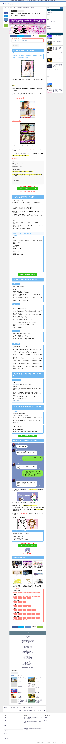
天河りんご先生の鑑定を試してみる (27, 188)
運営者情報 (45, 720)
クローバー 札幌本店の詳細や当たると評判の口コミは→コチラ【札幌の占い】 (29, 710)
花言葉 (48, 26)
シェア (6, 13)
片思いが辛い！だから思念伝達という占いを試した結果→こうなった (33, 729)
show (17, 45)
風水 (26, 384)
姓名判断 (17, 384)
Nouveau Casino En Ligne (27, 651)
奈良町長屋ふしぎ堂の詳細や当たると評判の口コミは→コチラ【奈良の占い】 (57, 48)
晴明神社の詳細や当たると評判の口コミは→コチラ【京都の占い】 (57, 53)
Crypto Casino (27, 636)
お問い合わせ (46, 717)
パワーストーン (6, 730)
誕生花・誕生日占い (50, 28)
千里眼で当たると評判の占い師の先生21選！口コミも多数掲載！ (32, 722)
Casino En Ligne (28, 637)
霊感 (14, 384)
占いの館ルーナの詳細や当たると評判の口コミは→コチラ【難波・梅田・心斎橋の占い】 (57, 59)
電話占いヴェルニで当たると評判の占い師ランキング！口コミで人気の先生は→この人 (33, 718)
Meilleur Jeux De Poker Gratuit (27, 664)
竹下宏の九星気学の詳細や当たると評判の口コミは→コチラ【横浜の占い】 (57, 71)
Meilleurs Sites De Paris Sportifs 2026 (28, 648)
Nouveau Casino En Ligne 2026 (27, 652)
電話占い (48, 14)
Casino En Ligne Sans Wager (27, 645)
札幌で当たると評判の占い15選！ (21, 40)
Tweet (6, 16)
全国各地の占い (13, 10)
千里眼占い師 (49, 12)
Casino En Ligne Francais (27, 657)
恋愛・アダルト (6, 738)
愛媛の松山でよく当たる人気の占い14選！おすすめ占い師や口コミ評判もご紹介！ (57, 85)
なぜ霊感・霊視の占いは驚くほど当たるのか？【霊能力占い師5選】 (33, 725)
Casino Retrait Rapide (28, 646)
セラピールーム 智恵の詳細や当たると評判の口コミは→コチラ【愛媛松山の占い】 (57, 42)
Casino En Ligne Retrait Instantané (27, 641)
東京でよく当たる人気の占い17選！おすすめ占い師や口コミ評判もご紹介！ (19, 707)
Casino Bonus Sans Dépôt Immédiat (27, 640)
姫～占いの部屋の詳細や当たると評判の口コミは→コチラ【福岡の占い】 (57, 65)
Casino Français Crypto (27, 647)
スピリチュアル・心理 (51, 21)
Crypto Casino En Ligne (27, 663)
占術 (48, 19)
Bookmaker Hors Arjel (28, 658)
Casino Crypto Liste (27, 656)
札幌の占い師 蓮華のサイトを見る (27, 274)
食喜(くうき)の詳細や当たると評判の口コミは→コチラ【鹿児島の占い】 (57, 78)
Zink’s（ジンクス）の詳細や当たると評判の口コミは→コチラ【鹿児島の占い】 (57, 90)
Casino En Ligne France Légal (27, 642)
